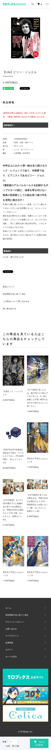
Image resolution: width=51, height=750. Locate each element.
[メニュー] (47, 4)
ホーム (8, 607)
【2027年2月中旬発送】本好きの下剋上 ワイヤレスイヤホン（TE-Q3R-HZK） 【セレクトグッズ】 (13, 456)
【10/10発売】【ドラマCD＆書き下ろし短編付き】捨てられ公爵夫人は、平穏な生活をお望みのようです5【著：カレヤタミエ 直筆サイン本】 (13, 510)
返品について (8, 286)
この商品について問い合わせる (16, 301)
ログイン (9, 649)
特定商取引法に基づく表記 (14, 293)
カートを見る (11, 656)
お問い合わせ (11, 628)
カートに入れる (40, 743)
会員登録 (9, 642)
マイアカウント (12, 635)
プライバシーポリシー (14, 621)
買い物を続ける (9, 308)
